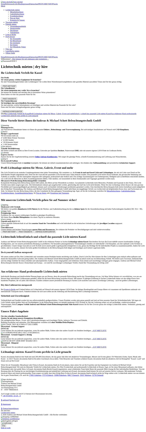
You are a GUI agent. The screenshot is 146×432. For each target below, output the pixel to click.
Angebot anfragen (11, 421)
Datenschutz (33, 4)
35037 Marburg (85, 375)
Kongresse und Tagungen (59, 193)
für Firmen (14, 45)
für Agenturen (15, 43)
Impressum (25, 4)
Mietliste (15, 417)
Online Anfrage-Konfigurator (46, 157)
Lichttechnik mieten (12, 10)
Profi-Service (10, 37)
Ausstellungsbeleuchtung (24, 193)
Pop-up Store (15, 18)
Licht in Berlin (10, 35)
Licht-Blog (17, 4)
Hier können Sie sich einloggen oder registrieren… (30, 59)
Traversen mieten (11, 22)
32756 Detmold (97, 375)
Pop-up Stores (41, 193)
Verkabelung (14, 32)
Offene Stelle (10, 53)
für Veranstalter (15, 39)
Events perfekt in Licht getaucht (26, 116)
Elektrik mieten (10, 24)
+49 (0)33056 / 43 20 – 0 (12, 396)
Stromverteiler (15, 28)
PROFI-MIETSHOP (45, 4)
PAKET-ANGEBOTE (9, 99)
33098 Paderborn (60, 375)
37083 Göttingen (35, 375)
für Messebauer (15, 41)
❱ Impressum (6, 404)
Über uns (8, 49)
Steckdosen (14, 30)
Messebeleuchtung (16, 12)
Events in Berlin (10, 289)
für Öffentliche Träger (18, 47)
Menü (3, 6)
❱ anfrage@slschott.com (10, 400)
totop (3, 426)
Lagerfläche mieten (12, 51)
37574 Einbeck (47, 375)
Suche (55, 4)
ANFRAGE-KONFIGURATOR (12, 111)
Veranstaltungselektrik (18, 26)
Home (3, 4)
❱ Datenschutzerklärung (10, 408)
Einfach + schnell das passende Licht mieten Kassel (92, 114)
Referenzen (9, 4)
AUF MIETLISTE (99, 331)
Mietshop (16, 419)
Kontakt (9, 423)
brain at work (5, 428)
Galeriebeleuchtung (17, 14)
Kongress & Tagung (17, 20)
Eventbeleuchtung (16, 16)
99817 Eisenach (73, 375)
